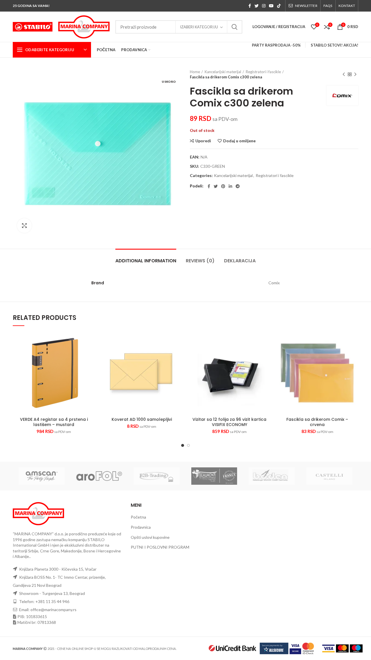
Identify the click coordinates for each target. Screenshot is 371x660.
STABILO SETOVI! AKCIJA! (334, 45)
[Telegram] (237, 186)
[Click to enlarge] (24, 225)
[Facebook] (250, 6)
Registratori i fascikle (263, 71)
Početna (138, 517)
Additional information (145, 260)
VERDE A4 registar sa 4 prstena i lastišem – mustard (54, 422)
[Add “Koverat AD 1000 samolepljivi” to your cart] (178, 354)
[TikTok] (278, 6)
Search (234, 27)
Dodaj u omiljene (239, 141)
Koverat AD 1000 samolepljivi (142, 419)
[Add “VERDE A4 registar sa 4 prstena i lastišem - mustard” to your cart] (90, 354)
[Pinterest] (223, 186)
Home (195, 71)
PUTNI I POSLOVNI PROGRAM (160, 547)
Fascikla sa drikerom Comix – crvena (317, 422)
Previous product (344, 74)
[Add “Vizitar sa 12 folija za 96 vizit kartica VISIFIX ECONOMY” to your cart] (266, 354)
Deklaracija (240, 260)
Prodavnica (141, 527)
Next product (355, 74)
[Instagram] (263, 6)
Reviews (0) (200, 260)
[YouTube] (271, 6)
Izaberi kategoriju (199, 27)
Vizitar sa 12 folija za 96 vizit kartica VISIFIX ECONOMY (229, 422)
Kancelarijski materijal (223, 71)
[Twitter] (256, 6)
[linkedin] (230, 186)
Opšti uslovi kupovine (150, 537)
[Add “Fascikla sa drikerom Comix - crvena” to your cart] (354, 354)
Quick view (78, 370)
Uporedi (203, 141)
